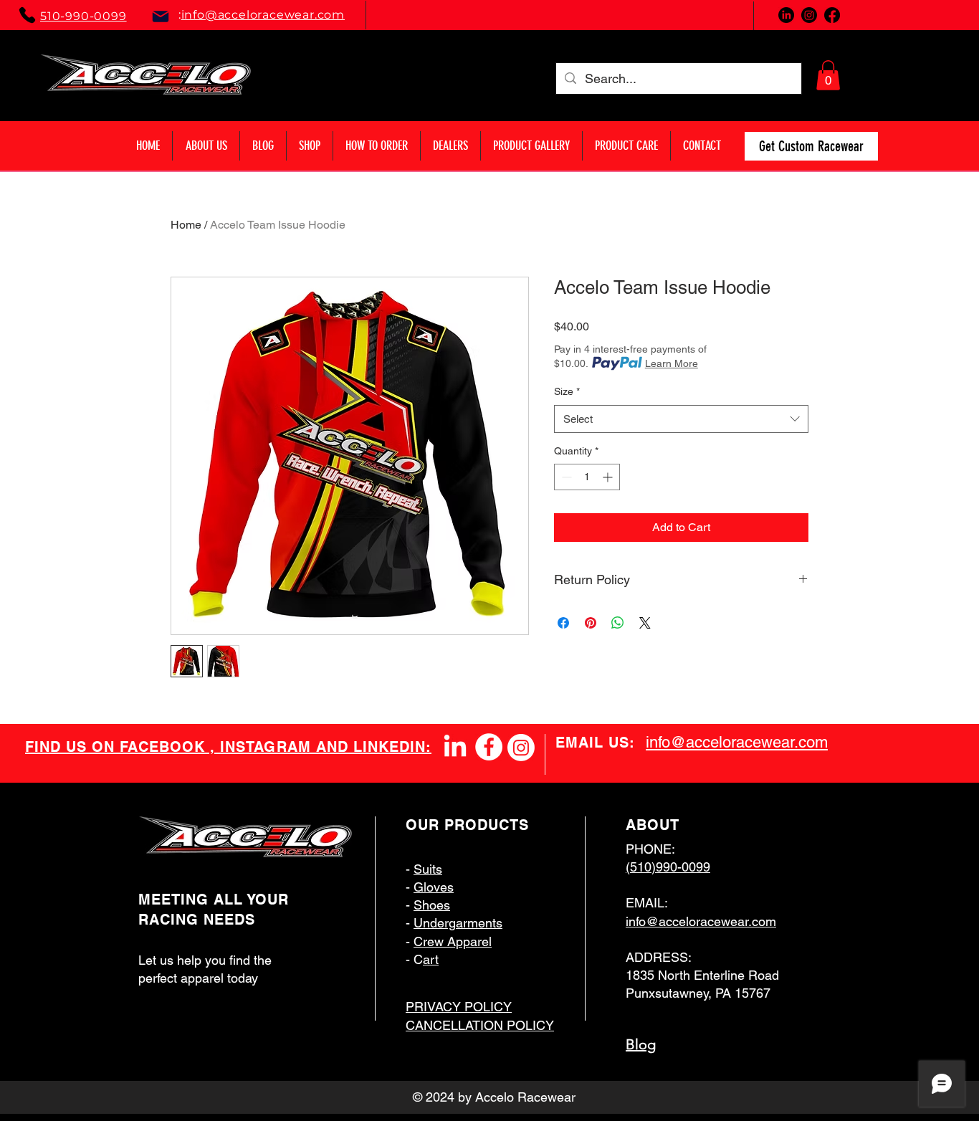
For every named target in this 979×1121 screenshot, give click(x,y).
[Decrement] (565, 477)
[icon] (488, 746)
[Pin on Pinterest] (590, 622)
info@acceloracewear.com (263, 15)
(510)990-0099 (668, 866)
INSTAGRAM (268, 746)
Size (567, 391)
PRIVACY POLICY (459, 1006)
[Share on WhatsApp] (617, 622)
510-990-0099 (83, 16)
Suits (428, 869)
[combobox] (681, 419)
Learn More (671, 363)
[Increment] (609, 477)
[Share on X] (645, 622)
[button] (828, 75)
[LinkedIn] (455, 747)
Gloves (434, 887)
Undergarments (458, 922)
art (431, 959)
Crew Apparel (453, 941)
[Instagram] (521, 747)
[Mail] (160, 16)
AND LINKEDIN (371, 746)
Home (186, 225)
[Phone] (27, 15)
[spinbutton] (587, 477)
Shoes (432, 904)
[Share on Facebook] (563, 622)
